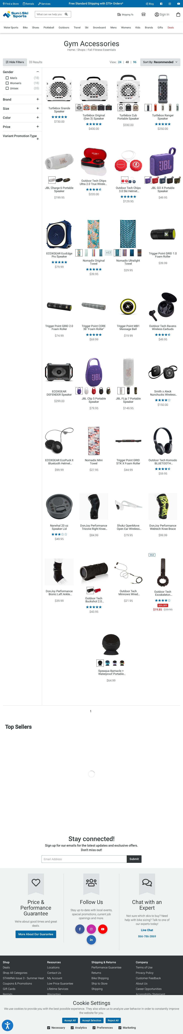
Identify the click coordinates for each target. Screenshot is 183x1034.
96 (134, 62)
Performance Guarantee (106, 967)
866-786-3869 (147, 936)
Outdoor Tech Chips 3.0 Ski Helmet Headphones (128, 189)
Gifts (160, 27)
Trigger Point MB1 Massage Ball (128, 327)
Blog (151, 3)
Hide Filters (16, 62)
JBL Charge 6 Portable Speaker (59, 189)
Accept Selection (91, 1020)
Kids (137, 27)
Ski (86, 27)
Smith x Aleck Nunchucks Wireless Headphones (162, 393)
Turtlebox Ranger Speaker (163, 117)
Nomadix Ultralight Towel (128, 262)
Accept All (70, 1020)
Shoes (35, 27)
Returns (96, 973)
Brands (149, 27)
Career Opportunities (149, 989)
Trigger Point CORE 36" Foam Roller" (94, 327)
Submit (134, 859)
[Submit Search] (66, 14)
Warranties (54, 994)
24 (119, 62)
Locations (53, 967)
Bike (25, 27)
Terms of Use (144, 967)
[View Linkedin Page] (91, 939)
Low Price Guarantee (60, 983)
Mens (113, 27)
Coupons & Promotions (17, 983)
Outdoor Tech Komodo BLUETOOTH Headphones (163, 462)
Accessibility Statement (150, 994)
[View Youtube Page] (178, 3)
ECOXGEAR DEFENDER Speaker (59, 393)
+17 (108, 252)
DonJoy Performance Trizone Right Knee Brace (93, 527)
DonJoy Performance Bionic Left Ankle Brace (59, 593)
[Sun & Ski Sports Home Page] (16, 14)
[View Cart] (178, 14)
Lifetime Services (57, 989)
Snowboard (99, 27)
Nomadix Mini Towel (94, 462)
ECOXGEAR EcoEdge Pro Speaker (59, 255)
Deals (171, 27)
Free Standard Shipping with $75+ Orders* (96, 3)
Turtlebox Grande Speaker (59, 110)
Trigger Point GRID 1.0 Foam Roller (163, 255)
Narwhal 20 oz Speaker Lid (59, 527)
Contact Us (54, 973)
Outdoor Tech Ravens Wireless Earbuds (162, 327)
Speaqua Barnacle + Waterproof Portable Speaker (111, 672)
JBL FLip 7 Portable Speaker (128, 400)
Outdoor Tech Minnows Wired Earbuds (128, 593)
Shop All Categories (15, 973)
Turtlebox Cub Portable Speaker (128, 117)
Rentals (29, 3)
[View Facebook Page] (161, 3)
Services (45, 3)
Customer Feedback (148, 978)
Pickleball (49, 27)
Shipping (97, 989)
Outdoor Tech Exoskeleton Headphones (162, 593)
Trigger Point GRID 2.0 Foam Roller (59, 327)
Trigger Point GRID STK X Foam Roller (128, 462)
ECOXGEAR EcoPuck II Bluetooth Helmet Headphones (59, 462)
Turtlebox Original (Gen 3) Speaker (94, 117)
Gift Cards (9, 989)
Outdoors (64, 27)
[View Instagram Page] (170, 3)
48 (127, 62)
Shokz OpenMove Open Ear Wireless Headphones (128, 527)
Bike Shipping (100, 978)
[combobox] (53, 14)
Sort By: (158, 62)
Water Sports (11, 27)
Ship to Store (99, 983)
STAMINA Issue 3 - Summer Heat (23, 978)
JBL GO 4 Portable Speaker (162, 189)
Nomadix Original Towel (94, 262)
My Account (54, 978)
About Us (141, 983)
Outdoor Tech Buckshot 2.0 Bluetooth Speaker (93, 600)
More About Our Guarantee (35, 934)
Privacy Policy (145, 973)
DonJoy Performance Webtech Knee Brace (162, 527)
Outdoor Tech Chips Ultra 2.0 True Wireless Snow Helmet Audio (94, 182)
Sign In (164, 14)
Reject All (113, 1020)
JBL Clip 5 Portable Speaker (94, 400)
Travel (77, 27)
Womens (126, 27)
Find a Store (12, 3)
